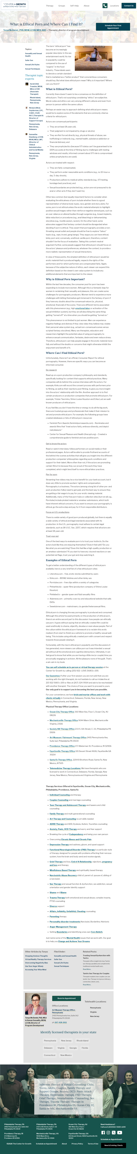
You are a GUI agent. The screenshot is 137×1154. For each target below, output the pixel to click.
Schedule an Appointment (46, 1144)
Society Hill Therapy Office (62, 729)
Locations (114, 5)
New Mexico (66, 1055)
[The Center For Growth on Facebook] (103, 1132)
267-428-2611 (61, 1022)
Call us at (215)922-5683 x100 (113, 1127)
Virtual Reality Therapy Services (38, 959)
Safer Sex (29, 60)
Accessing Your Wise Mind (35, 970)
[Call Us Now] (105, 5)
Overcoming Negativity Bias (36, 963)
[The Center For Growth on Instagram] (108, 1132)
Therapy (49, 5)
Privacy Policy (77, 1144)
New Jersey (66, 1041)
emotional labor (82, 308)
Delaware (48, 1048)
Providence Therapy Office (62, 746)
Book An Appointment (67, 998)
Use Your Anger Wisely (34, 966)
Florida (85, 1048)
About (86, 5)
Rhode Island (82, 1041)
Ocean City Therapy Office (62, 712)
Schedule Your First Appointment (113, 26)
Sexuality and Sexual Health (65, 956)
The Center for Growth (22, 1144)
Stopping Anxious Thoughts (36, 956)
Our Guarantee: (53, 676)
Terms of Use (93, 1144)
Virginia (61, 1048)
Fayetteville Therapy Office (62, 751)
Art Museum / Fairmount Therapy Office (68, 737)
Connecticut (49, 1055)
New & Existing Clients (113, 1145)
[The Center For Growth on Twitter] (113, 1132)
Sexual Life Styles (32, 65)
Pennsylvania (50, 1041)
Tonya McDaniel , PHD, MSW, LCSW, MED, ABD (24, 30)
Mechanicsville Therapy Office (64, 720)
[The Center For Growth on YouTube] (118, 1132)
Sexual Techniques (32, 69)
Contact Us (128, 5)
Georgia (73, 1048)
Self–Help (74, 5)
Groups (61, 5)
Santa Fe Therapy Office (61, 760)
